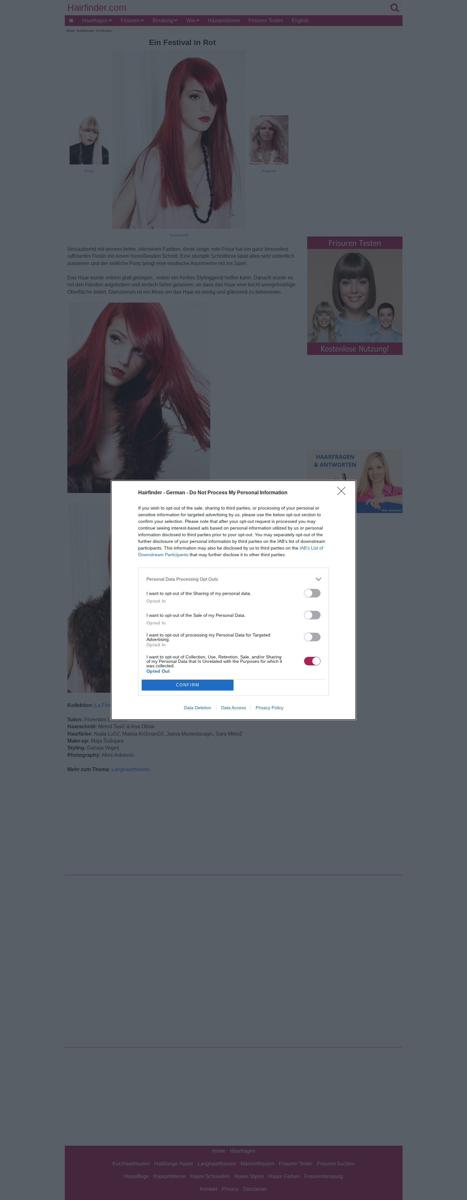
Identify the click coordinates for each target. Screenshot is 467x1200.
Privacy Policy (269, 707)
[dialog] (233, 600)
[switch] (312, 593)
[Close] (343, 493)
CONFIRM (188, 685)
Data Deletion (197, 707)
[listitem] (233, 579)
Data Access (233, 707)
